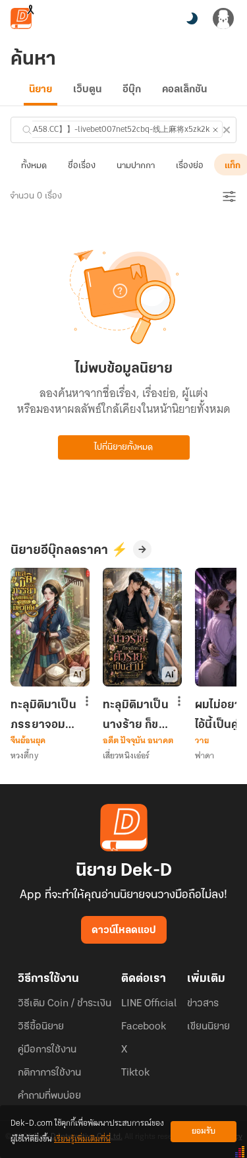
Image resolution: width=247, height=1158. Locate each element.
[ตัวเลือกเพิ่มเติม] (87, 702)
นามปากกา (136, 166)
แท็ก (232, 166)
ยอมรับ (203, 1131)
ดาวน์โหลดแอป (124, 930)
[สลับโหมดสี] (191, 18)
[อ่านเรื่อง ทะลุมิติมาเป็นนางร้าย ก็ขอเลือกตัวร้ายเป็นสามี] (142, 627)
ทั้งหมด (34, 166)
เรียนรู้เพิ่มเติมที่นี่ (82, 1139)
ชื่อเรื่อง (82, 166)
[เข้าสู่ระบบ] (223, 18)
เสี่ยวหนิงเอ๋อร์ (126, 755)
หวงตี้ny (24, 755)
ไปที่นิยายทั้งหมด (123, 447)
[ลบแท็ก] (215, 130)
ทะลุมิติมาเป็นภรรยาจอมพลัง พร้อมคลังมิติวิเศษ (43, 715)
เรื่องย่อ (190, 166)
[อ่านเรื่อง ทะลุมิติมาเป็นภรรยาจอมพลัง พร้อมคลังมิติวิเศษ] (50, 627)
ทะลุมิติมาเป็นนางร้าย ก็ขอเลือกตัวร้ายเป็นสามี (136, 715)
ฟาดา (204, 755)
